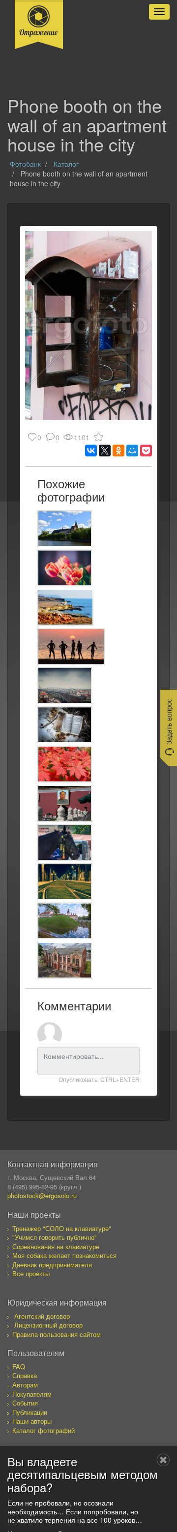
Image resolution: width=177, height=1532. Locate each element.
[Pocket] (146, 450)
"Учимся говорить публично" (54, 1237)
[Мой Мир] (132, 450)
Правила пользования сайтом (56, 1334)
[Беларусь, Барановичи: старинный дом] (64, 960)
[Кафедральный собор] (64, 528)
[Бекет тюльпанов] (64, 568)
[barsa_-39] (64, 881)
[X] (105, 450)
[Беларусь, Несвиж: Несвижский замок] (64, 921)
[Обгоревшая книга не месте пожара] (64, 724)
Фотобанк (25, 164)
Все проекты (31, 1273)
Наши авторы (32, 1421)
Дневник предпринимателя (52, 1264)
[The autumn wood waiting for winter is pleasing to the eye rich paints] (64, 764)
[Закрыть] (163, 1460)
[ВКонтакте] (91, 450)
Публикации (29, 1412)
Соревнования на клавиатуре (55, 1246)
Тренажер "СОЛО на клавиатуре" (61, 1228)
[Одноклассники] (118, 450)
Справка (24, 1375)
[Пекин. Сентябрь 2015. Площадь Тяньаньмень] (64, 803)
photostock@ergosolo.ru (42, 1195)
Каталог (66, 164)
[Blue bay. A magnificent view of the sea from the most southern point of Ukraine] (65, 607)
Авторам (25, 1384)
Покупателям (32, 1394)
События (25, 1402)
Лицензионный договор (48, 1325)
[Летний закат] (71, 646)
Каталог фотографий (43, 1430)
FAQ (18, 1366)
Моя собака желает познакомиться (64, 1255)
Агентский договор (42, 1316)
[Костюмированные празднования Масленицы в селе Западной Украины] (64, 842)
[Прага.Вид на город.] (64, 685)
